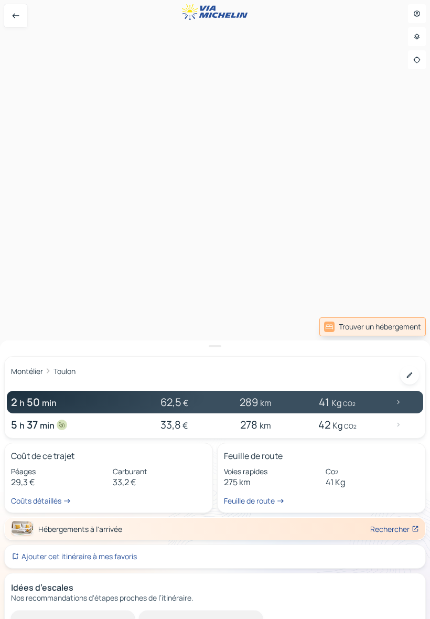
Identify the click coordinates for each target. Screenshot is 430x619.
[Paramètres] (417, 36)
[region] (215, 309)
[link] (372, 326)
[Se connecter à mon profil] (417, 13)
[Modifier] (409, 375)
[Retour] (15, 15)
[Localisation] (417, 59)
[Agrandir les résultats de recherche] (215, 346)
